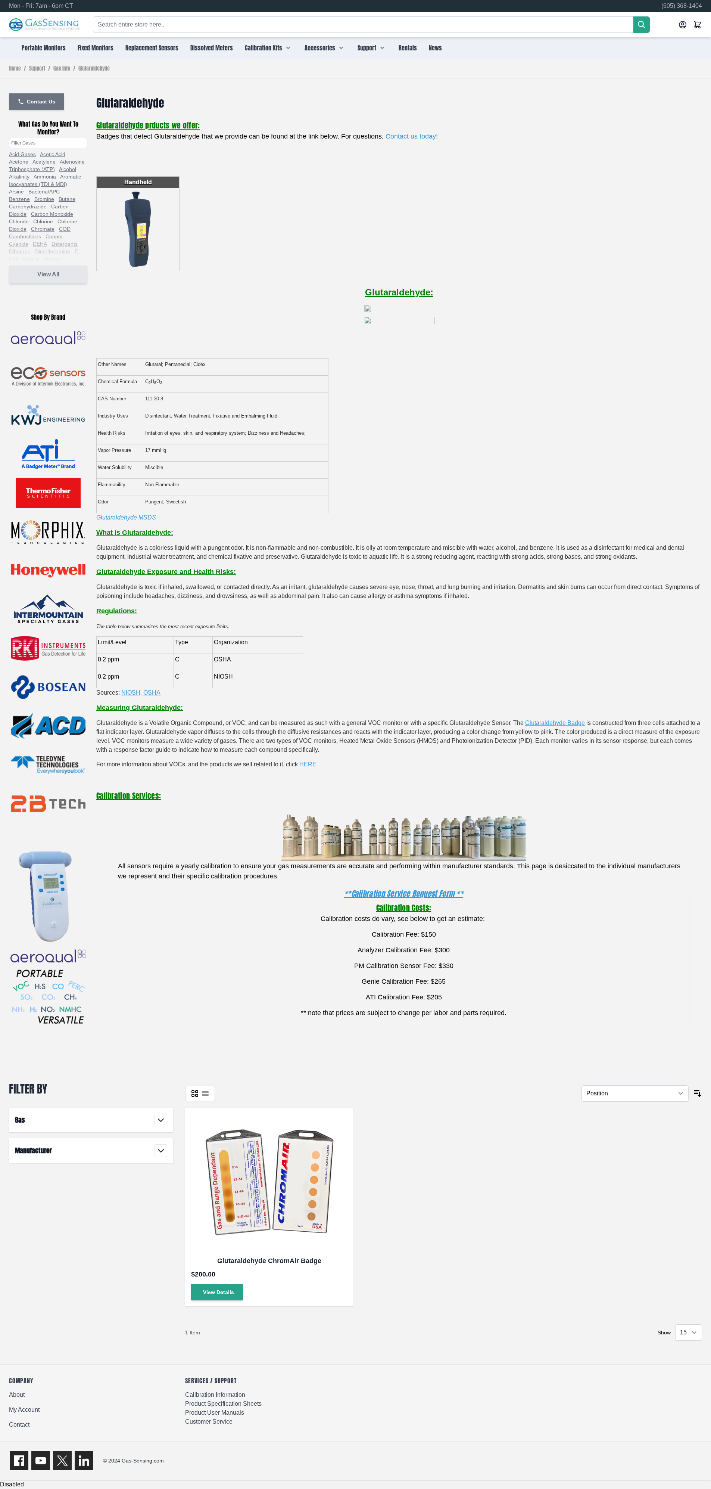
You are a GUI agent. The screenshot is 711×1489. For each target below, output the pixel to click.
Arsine (16, 192)
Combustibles (25, 236)
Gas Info (61, 68)
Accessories (320, 47)
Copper (54, 236)
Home (15, 68)
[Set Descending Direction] (697, 1093)
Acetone (18, 162)
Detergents (65, 244)
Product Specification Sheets (223, 1403)
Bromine (44, 199)
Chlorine (43, 221)
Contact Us (41, 102)
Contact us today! (412, 136)
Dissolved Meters (211, 47)
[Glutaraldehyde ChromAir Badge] (269, 1181)
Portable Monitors (44, 47)
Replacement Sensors (151, 47)
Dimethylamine (52, 251)
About (17, 1395)
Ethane (30, 259)
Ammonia (45, 177)
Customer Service (209, 1421)
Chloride (19, 221)
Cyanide (18, 244)
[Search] (641, 24)
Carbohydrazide (28, 207)
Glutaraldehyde (94, 68)
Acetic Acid (52, 154)
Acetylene (44, 162)
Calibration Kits (263, 47)
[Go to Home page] (44, 24)
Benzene (19, 199)
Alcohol (67, 169)
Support (367, 47)
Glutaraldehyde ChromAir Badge (269, 1261)
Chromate (42, 229)
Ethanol (53, 259)
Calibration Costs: (403, 907)
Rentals (408, 47)
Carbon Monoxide (52, 214)
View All (48, 274)
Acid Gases (22, 154)
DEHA (40, 244)
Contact (19, 1424)
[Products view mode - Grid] (194, 1093)
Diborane (20, 251)
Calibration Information (215, 1395)
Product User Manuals (214, 1412)
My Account (24, 1409)
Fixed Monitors (95, 47)
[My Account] (682, 24)
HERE (307, 764)
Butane (67, 199)
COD (65, 229)
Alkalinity (19, 177)
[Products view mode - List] (205, 1093)
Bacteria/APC (44, 192)
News (435, 47)
